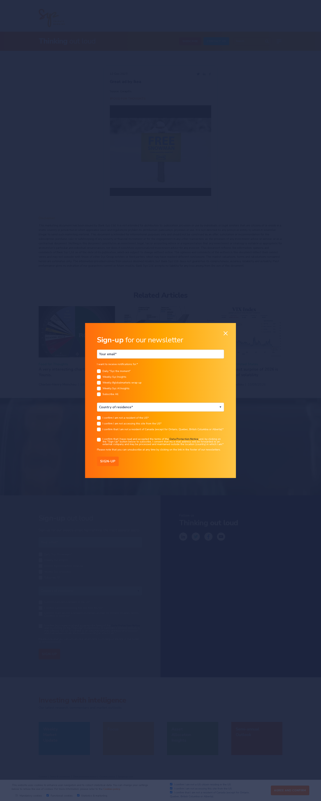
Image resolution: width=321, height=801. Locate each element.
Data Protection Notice (184, 439)
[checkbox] (160, 383)
